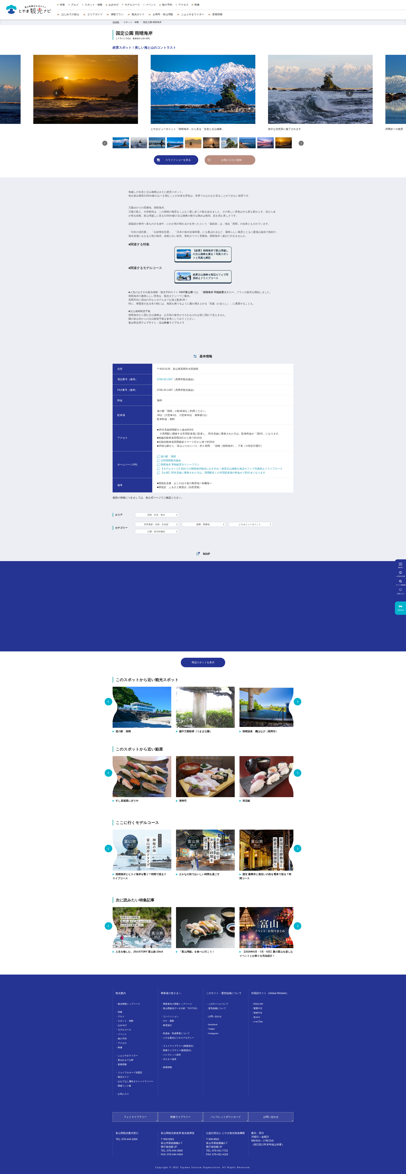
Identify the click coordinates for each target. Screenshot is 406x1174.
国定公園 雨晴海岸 (152, 22)
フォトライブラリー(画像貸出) (178, 1046)
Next (349, 93)
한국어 (256, 1017)
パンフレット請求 (172, 1054)
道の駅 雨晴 (168, 456)
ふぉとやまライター (192, 14)
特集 (120, 1012)
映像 (120, 1047)
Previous (56, 93)
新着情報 (217, 14)
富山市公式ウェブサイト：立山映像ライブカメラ (156, 322)
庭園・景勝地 (203, 524)
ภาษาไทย (258, 1021)
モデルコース (124, 1029)
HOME (116, 22)
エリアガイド (95, 14)
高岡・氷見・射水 (156, 515)
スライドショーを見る (178, 160)
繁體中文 (257, 1008)
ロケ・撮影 (168, 1021)
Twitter (211, 1029)
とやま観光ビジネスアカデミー (178, 1037)
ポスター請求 (169, 1059)
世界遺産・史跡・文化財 (156, 524)
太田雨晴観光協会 (171, 460)
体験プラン (117, 14)
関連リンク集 (124, 1085)
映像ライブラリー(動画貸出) (177, 1050)
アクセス (122, 1043)
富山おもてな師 (125, 1060)
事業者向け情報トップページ (177, 1004)
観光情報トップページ (129, 1004)
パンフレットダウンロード (225, 1117)
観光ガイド (137, 14)
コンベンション (171, 1016)
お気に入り (123, 1094)
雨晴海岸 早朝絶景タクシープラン (180, 464)
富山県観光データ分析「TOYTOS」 (181, 1008)
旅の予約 (122, 1038)
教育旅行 (167, 1025)
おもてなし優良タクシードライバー (135, 1081)
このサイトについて (218, 1004)
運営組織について (217, 1008)
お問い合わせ (215, 1016)
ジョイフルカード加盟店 (130, 1072)
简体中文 (257, 1012)
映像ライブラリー (180, 1117)
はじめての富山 (70, 14)
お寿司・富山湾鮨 (162, 14)
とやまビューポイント (250, 524)
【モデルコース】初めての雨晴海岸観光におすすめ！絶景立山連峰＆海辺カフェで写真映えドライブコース (221, 468)
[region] (231, 6)
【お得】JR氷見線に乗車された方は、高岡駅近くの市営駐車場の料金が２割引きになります (213, 472)
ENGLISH (258, 1004)
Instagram (213, 1033)
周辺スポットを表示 (203, 662)
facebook (212, 1024)
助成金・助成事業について (176, 1033)
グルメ (121, 1016)
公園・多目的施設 (156, 531)
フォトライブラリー (135, 1117)
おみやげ (122, 1025)
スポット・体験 (131, 22)
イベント (122, 1034)
